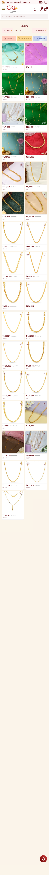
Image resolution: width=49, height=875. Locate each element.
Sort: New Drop (39, 30)
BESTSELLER (10, 38)
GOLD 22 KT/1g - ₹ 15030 (16, 2)
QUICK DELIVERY (26, 38)
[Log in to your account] (35, 9)
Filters (8, 30)
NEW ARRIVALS (41, 38)
